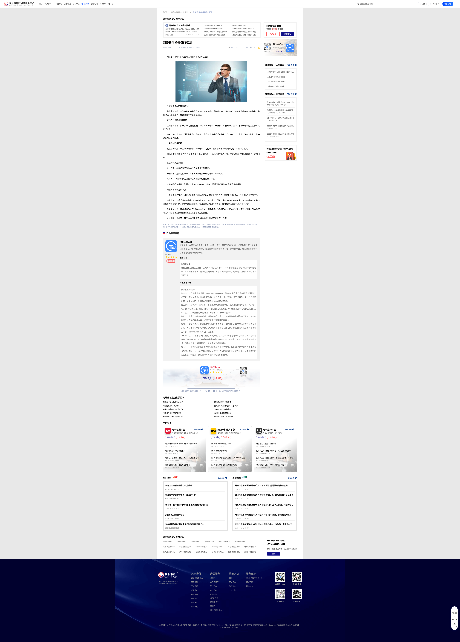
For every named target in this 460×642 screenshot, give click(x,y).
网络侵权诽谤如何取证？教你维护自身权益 (181, 444)
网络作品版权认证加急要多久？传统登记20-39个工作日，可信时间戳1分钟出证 (265, 505)
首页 (41, 4)
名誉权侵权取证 (201, 552)
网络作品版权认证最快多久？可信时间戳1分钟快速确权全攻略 (261, 486)
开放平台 (67, 4)
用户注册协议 (225, 627)
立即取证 (232, 590)
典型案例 (94, 4)
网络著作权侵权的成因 (202, 12)
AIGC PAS (214, 598)
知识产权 (213, 586)
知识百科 (85, 4)
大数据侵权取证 (241, 541)
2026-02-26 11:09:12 (172, 489)
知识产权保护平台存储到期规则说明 (224, 465)
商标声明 (194, 598)
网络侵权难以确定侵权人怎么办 (226, 406)
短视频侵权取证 (185, 547)
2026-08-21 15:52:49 (242, 499)
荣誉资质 (194, 586)
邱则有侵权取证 (250, 552)
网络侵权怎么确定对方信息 (173, 402)
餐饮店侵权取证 (224, 541)
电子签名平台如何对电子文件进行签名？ (271, 465)
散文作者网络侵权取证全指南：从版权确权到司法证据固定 (217, 35)
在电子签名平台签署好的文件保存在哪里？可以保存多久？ (275, 458)
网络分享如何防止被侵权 (172, 413)
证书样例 (254, 578)
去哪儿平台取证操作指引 (276, 77)
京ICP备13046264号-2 (233, 625)
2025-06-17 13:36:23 (172, 508)
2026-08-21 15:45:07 (242, 528)
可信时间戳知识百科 (179, 12)
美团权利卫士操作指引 (174, 515)
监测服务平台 (215, 602)
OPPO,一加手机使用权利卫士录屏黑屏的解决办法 (186, 505)
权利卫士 (213, 578)
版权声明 (194, 603)
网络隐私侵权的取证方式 (172, 406)
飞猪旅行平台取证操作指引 (277, 82)
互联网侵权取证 (234, 547)
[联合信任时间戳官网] (19, 4)
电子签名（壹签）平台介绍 (266, 444)
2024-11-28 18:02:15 (172, 528)
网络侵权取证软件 (239, 25)
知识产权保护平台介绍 (219, 451)
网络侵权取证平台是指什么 (214, 25)
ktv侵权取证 (209, 541)
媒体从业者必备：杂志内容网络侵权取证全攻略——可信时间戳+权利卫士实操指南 (217, 32)
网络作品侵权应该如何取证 (173, 409)
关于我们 (111, 4)
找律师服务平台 (216, 610)
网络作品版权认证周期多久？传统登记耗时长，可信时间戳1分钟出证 (264, 495)
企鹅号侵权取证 (234, 552)
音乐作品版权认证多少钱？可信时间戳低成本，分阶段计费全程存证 (263, 524)
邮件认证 (213, 594)
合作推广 (103, 4)
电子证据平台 (215, 582)
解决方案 (59, 4)
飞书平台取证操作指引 (275, 86)
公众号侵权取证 (218, 547)
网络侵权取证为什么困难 (223, 416)
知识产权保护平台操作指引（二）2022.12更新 (228, 458)
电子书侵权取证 (169, 547)
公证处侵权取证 (201, 547)
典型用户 (194, 594)
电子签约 (213, 590)
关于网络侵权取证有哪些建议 (243, 29)
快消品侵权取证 (169, 552)
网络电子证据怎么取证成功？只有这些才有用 (182, 458)
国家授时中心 (196, 582)
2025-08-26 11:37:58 (172, 499)
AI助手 (424, 4)
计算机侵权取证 (250, 547)
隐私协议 (235, 627)
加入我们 (194, 607)
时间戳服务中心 (197, 578)
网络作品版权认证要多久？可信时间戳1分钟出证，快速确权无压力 (263, 515)
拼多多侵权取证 (218, 552)
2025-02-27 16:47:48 (172, 518)
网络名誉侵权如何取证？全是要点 (177, 465)
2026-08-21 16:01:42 (242, 489)
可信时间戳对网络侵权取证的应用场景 (281, 72)
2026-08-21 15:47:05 (242, 518)
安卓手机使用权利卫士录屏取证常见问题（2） (185, 524)
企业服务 (435, 4)
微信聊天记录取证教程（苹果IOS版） (181, 495)
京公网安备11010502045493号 (255, 625)
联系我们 (194, 590)
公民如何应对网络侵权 (222, 409)
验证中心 (76, 4)
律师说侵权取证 (185, 552)
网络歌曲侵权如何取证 (222, 402)
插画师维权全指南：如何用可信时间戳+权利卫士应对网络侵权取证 (245, 35)
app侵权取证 (167, 541)
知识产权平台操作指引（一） (221, 444)
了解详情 (205, 378)
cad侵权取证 (196, 541)
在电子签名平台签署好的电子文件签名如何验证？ (274, 451)
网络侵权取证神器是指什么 (214, 29)
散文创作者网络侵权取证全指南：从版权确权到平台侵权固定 (245, 32)
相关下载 (249, 582)
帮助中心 (249, 586)
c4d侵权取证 (182, 541)
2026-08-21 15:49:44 (242, 508)
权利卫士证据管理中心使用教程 (178, 486)
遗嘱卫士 (213, 606)
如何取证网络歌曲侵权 (222, 413)
